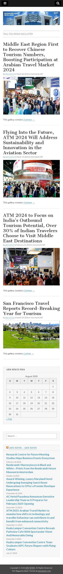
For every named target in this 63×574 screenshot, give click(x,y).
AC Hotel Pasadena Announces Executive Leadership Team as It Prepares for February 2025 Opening (30, 500)
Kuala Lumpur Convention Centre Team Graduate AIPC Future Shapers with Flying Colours (31, 546)
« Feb (9, 419)
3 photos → (29, 202)
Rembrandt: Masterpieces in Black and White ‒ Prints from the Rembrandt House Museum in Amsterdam (31, 468)
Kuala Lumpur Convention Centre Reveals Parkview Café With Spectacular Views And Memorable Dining (30, 532)
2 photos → (29, 119)
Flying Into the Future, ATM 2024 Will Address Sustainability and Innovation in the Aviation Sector (30, 142)
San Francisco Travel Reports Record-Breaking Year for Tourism (31, 308)
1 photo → (29, 353)
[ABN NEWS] (31, 16)
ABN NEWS (30, 568)
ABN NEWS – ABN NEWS (23, 448)
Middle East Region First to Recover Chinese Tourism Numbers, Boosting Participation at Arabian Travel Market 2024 (31, 57)
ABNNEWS (9, 74)
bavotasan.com (44, 571)
